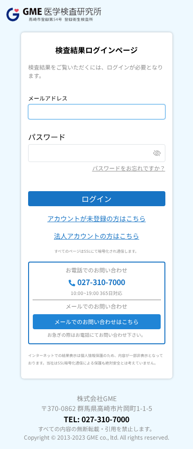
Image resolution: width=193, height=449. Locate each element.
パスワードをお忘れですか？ (128, 168)
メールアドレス (47, 98)
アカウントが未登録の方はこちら (96, 218)
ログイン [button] (96, 198)
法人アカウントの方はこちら (96, 235)
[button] (157, 153)
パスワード (47, 136)
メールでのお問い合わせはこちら (96, 321)
